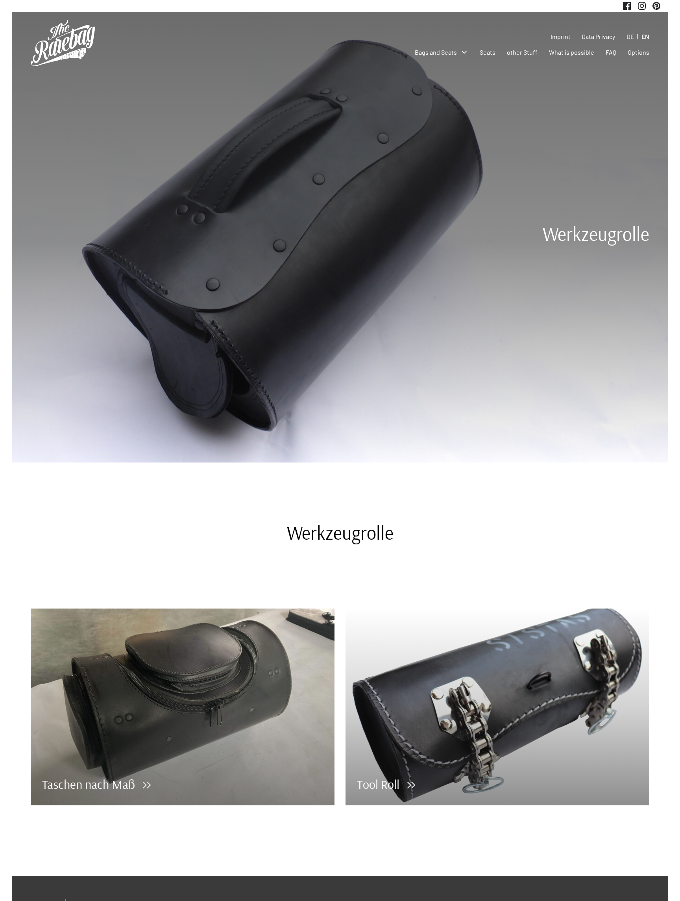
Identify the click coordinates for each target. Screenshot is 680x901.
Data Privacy (598, 36)
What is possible (571, 52)
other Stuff (522, 52)
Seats (487, 52)
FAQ (611, 52)
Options (638, 52)
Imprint (561, 36)
